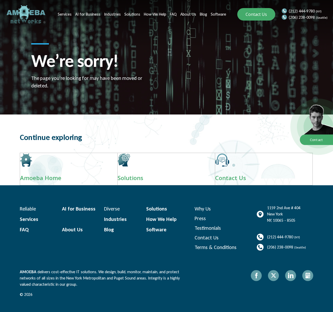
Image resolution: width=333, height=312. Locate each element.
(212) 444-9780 (302, 11)
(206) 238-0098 (302, 17)
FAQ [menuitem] (173, 14)
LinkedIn (290, 275)
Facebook (256, 275)
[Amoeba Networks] (26, 14)
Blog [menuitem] (203, 14)
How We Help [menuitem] (154, 14)
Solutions (130, 177)
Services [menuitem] (64, 14)
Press (200, 218)
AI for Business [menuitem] (87, 14)
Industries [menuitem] (112, 14)
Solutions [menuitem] (131, 14)
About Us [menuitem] (187, 14)
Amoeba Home (40, 177)
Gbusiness (307, 275)
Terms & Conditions (215, 247)
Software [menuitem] (218, 14)
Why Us (203, 209)
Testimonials (208, 228)
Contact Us (256, 14)
